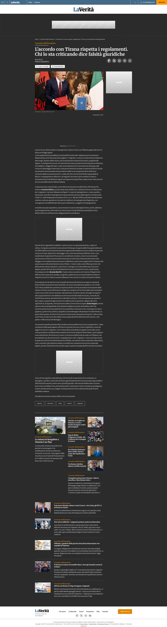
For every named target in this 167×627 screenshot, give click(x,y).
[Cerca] (7, 2)
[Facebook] (77, 615)
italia (60, 403)
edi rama (50, 403)
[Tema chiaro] (133, 2)
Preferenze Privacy (103, 624)
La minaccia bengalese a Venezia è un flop (47, 440)
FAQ (98, 612)
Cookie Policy (93, 624)
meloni (69, 403)
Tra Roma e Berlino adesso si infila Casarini (77, 465)
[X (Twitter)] (81, 615)
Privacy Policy (84, 624)
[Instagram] (85, 615)
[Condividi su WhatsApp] (119, 61)
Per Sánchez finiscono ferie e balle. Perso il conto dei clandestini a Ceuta (76, 453)
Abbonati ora (125, 611)
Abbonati (162, 2)
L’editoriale (72, 612)
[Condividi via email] (124, 61)
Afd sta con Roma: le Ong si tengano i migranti (71, 586)
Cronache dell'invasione (47, 39)
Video (30, 2)
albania (39, 403)
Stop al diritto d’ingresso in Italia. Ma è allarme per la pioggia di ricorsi (77, 438)
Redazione (90, 612)
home (36, 39)
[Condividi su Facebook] (109, 61)
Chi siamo (62, 612)
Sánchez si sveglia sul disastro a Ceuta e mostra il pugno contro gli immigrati (77, 424)
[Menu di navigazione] (2, 2)
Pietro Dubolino (42, 61)
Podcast (37, 2)
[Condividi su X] (114, 61)
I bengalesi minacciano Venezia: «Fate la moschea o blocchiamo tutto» (83, 479)
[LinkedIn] (90, 615)
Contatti (105, 612)
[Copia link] (130, 61)
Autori (81, 612)
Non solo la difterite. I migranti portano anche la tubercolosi (77, 522)
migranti (80, 403)
